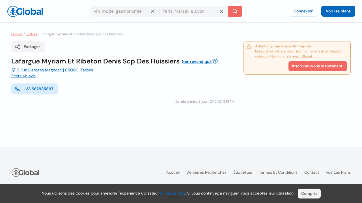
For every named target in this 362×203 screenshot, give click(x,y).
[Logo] (25, 11)
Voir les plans (338, 11)
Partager (32, 46)
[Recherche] (235, 11)
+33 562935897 (38, 88)
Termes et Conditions (278, 172)
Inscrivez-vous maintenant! (318, 66)
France (16, 34)
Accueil (173, 172)
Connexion (303, 11)
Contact (311, 172)
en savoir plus (172, 193)
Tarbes (31, 34)
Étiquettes (242, 172)
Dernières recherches (206, 172)
